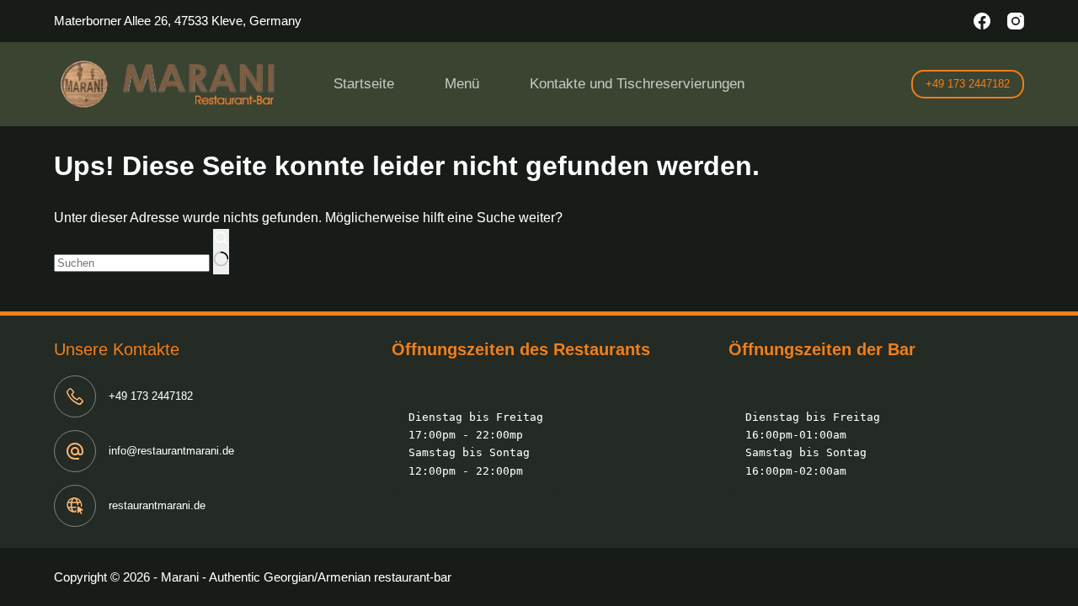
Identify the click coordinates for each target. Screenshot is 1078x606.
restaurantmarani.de (157, 505)
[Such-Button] (221, 251)
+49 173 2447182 (968, 83)
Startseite (364, 84)
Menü (462, 84)
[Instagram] (1015, 21)
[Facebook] (982, 21)
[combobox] (132, 263)
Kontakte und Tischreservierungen (637, 84)
